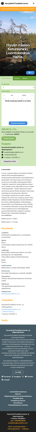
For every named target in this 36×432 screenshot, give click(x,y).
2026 (24, 95)
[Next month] (32, 95)
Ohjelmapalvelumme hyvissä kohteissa (18, 396)
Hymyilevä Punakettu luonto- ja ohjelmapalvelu (18, 331)
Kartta (25, 78)
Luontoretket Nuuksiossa (18, 392)
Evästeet (25, 429)
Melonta (18, 394)
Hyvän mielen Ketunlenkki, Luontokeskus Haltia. (17, 9)
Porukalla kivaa (18, 398)
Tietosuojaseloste (13, 429)
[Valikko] (33, 3)
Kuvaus (16, 78)
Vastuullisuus (18, 403)
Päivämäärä (5, 91)
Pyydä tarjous (6, 78)
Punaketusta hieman (18, 401)
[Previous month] (4, 95)
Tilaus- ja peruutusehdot (16, 427)
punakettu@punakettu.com (11, 309)
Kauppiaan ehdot (10, 161)
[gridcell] (4, 102)
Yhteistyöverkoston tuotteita (18, 405)
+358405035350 (7, 312)
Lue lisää (18, 372)
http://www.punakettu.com (10, 294)
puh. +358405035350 (18, 421)
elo (12, 95)
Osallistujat (5, 84)
